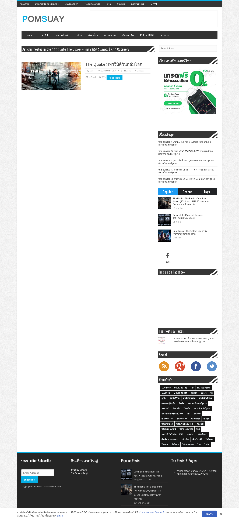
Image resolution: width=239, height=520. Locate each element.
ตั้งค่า (60, 515)
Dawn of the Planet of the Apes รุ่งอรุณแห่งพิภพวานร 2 (188, 217)
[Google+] (179, 371)
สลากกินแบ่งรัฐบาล (202, 408)
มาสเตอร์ (165, 408)
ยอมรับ (209, 513)
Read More (114, 77)
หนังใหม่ (200, 424)
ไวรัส (207, 444)
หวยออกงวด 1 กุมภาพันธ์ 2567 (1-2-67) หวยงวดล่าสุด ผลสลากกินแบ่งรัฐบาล (186, 162)
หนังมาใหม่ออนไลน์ (184, 424)
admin (91, 71)
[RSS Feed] (164, 371)
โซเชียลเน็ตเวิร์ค (92, 4)
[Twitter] (211, 371)
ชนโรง (203, 393)
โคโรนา (175, 444)
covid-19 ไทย (180, 387)
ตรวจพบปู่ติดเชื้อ (168, 403)
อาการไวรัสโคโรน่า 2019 (172, 434)
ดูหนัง (163, 398)
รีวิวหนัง (187, 408)
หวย (198, 429)
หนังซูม (206, 418)
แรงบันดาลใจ (137, 4)
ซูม (211, 393)
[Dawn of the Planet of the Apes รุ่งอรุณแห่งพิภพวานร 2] (164, 220)
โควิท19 (164, 444)
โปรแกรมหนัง (188, 444)
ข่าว (109, 4)
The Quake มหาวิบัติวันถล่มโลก (113, 64)
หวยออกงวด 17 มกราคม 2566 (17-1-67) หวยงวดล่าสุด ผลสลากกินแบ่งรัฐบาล (186, 171)
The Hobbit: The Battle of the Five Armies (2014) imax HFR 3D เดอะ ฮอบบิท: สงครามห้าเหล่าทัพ (191, 201)
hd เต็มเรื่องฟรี (203, 387)
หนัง (188, 413)
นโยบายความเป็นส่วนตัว (152, 512)
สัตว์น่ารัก (128, 35)
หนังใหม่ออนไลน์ (168, 429)
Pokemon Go (147, 35)
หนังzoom (182, 418)
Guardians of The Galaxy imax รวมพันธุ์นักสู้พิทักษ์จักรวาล (190, 232)
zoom (194, 393)
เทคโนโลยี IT (71, 4)
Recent (187, 191)
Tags (207, 191)
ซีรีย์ (79, 35)
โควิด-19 (209, 439)
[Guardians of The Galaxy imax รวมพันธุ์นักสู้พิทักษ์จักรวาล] (164, 236)
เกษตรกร (190, 434)
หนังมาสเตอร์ (167, 424)
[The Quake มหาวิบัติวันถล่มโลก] (51, 76)
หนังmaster (167, 418)
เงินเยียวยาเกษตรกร (169, 439)
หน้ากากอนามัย (186, 429)
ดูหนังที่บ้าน (175, 398)
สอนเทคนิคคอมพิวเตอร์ (47, 4)
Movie (154, 4)
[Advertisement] (153, 18)
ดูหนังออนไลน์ (189, 398)
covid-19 (165, 387)
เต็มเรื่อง (185, 439)
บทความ (24, 4)
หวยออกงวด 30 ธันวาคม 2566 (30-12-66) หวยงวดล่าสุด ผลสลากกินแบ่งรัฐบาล (187, 180)
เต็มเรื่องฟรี (197, 439)
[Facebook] (195, 371)
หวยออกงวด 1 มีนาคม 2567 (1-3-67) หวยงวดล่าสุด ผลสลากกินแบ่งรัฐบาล (184, 143)
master (165, 393)
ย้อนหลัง (176, 408)
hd (192, 387)
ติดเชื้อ (181, 403)
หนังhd (197, 413)
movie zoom (180, 393)
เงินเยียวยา (202, 434)
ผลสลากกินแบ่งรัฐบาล (197, 403)
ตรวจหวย (110, 35)
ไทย (199, 444)
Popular (168, 191)
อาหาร (165, 35)
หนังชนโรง (195, 418)
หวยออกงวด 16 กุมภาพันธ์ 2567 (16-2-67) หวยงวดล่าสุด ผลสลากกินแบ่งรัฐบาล (185, 152)
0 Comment (139, 71)
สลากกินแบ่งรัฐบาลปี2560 (172, 413)
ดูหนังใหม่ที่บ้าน (205, 398)
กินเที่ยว (121, 4)
